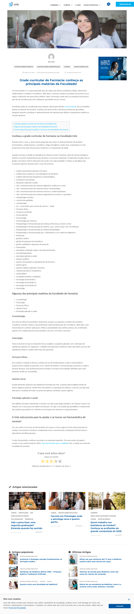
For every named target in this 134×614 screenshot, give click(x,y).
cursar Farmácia (70, 107)
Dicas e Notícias (91, 5)
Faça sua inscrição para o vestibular (54, 443)
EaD (31, 513)
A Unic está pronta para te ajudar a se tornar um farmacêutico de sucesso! (40, 130)
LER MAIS (39, 532)
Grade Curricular (81, 67)
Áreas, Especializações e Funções (103, 516)
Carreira (54, 5)
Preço (49, 581)
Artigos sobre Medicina (29, 556)
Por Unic (51, 62)
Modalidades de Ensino (20, 516)
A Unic (78, 5)
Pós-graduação (17, 519)
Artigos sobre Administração (48, 67)
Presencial (29, 519)
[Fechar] (129, 599)
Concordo (119, 606)
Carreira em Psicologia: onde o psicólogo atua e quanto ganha (66, 519)
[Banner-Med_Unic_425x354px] (112, 68)
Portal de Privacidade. (17, 608)
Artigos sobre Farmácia (24, 67)
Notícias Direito (104, 519)
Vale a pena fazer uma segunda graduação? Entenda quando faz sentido (26, 525)
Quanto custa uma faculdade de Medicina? (39, 584)
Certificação (23, 513)
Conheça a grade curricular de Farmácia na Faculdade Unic (35, 124)
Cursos (67, 5)
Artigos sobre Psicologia (68, 513)
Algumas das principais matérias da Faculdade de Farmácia (35, 127)
